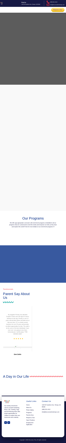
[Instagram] (8, 422)
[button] (2, 10)
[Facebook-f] (5, 422)
